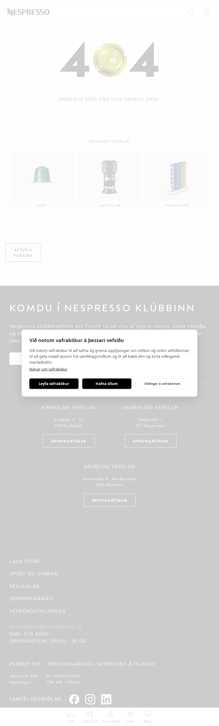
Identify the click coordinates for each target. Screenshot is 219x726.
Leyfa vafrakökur (54, 383)
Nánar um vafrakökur (48, 368)
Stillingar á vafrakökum (162, 384)
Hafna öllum (107, 383)
